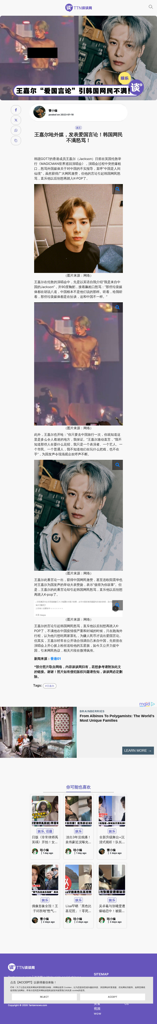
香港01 (55, 659)
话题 (49, 831)
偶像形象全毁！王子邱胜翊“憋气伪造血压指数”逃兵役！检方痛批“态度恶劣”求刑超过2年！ (45, 908)
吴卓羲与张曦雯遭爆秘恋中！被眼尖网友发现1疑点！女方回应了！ (112, 908)
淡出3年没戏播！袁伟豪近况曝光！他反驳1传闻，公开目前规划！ (78, 839)
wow (97, 1013)
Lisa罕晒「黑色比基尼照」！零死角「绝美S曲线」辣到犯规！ (78, 908)
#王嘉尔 (49, 685)
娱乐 (78, 127)
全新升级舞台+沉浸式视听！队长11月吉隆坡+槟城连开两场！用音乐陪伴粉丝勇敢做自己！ (112, 839)
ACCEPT (112, 996)
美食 (97, 1004)
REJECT (44, 996)
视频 (97, 1008)
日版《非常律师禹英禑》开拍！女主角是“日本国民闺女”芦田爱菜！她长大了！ (45, 839)
